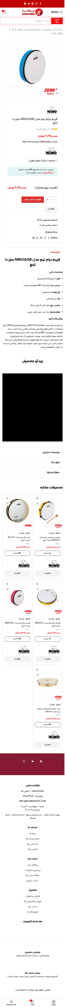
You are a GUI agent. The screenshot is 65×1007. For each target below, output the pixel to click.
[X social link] (36, 4)
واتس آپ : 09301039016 (32, 796)
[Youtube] (32, 761)
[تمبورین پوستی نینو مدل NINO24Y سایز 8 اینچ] (47, 512)
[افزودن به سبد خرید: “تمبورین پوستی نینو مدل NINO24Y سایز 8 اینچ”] (37, 498)
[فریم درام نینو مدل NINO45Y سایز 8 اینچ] (47, 598)
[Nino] (54, 564)
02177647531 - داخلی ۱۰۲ (32, 791)
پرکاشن (20, 29)
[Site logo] (32, 12)
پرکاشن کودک (57, 33)
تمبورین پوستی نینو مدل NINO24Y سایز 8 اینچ (49, 539)
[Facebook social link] (40, 4)
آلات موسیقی (49, 29)
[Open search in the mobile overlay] (25, 21)
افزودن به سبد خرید (32, 199)
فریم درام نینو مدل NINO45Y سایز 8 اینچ (47, 624)
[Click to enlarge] (57, 93)
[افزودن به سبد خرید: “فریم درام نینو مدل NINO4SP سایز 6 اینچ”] (7, 584)
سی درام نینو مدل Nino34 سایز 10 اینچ (19, 539)
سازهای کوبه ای (33, 29)
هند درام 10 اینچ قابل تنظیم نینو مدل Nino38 (48, 710)
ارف (12, 29)
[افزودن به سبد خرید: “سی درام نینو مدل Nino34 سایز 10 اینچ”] (7, 498)
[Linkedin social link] (29, 4)
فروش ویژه (57, 20)
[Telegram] (41, 761)
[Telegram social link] (25, 4)
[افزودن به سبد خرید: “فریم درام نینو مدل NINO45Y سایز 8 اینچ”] (37, 584)
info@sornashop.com (32, 801)
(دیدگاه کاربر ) (43, 129)
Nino (55, 232)
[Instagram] (24, 761)
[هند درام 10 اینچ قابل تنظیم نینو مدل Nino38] (47, 683)
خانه (61, 29)
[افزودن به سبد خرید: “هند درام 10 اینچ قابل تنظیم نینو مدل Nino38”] (37, 669)
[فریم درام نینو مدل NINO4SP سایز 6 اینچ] (17, 598)
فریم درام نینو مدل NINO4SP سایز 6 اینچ (17, 624)
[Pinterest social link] (32, 4)
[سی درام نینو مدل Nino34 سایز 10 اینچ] (17, 512)
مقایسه (51, 208)
